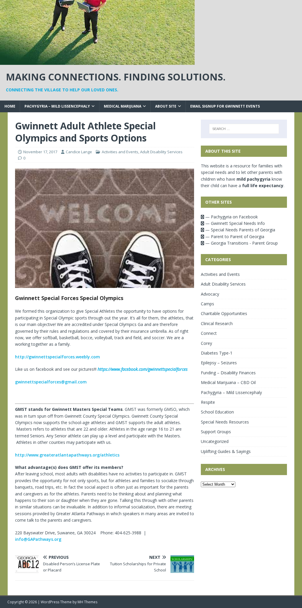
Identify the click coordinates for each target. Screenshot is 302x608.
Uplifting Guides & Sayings (226, 451)
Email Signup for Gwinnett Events (225, 106)
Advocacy (210, 294)
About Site (165, 106)
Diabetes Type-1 (216, 353)
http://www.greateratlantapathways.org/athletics (67, 455)
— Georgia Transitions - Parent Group (241, 243)
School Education (217, 412)
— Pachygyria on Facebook (231, 217)
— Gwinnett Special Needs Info (234, 223)
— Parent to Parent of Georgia (234, 236)
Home (9, 106)
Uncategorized (215, 441)
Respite (208, 402)
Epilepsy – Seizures (219, 362)
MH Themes (87, 601)
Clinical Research (217, 323)
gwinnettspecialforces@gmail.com (51, 382)
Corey (206, 343)
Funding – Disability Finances (228, 372)
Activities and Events (120, 151)
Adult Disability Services (161, 151)
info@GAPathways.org (38, 539)
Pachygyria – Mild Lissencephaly (57, 106)
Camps (207, 304)
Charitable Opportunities (224, 313)
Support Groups (216, 431)
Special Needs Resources (225, 422)
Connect (209, 333)
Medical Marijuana (122, 106)
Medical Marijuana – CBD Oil (228, 382)
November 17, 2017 (40, 151)
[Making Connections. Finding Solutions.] (97, 61)
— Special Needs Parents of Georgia (239, 230)
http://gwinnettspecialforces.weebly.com (57, 357)
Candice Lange (79, 151)
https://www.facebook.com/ (143, 369)
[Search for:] (244, 129)
